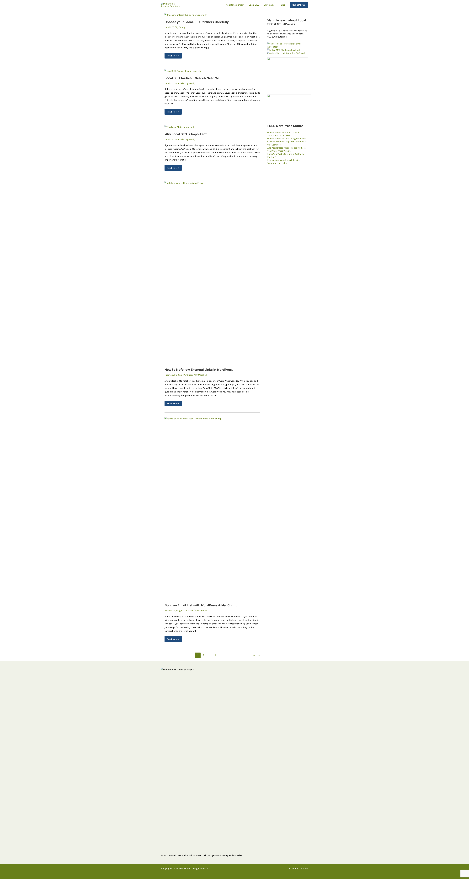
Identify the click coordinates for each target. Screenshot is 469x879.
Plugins (178, 375)
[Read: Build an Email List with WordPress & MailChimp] (212, 508)
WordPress (188, 375)
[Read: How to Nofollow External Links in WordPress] (212, 272)
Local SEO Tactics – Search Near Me (192, 78)
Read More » (173, 56)
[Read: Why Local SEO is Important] (179, 127)
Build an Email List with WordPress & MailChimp (201, 605)
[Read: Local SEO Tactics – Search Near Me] (183, 71)
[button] (275, 5)
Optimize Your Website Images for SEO (286, 138)
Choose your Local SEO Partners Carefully (197, 22)
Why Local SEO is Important (186, 134)
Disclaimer (293, 868)
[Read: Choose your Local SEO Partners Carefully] (186, 14)
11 (215, 655)
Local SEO (169, 27)
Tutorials (179, 83)
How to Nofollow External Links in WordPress (199, 370)
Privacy (304, 868)
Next (256, 655)
